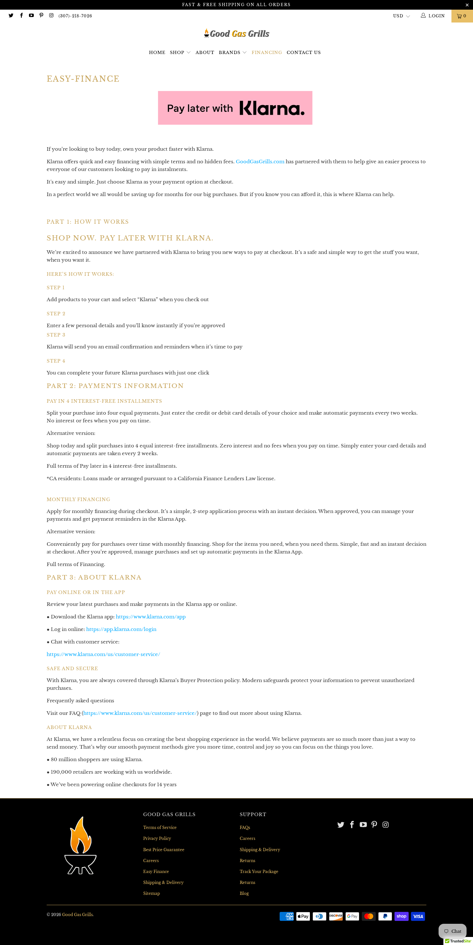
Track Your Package (259, 871)
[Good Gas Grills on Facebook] (20, 16)
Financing (267, 52)
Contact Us (304, 52)
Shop (177, 52)
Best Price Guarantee (163, 849)
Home (157, 52)
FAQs (245, 827)
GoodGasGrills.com (260, 161)
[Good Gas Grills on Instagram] (51, 16)
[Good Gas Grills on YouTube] (31, 16)
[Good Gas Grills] (236, 33)
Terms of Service (160, 827)
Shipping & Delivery (163, 882)
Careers (151, 860)
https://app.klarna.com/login (121, 629)
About (205, 52)
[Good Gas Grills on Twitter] (11, 16)
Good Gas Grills (77, 914)
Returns (247, 860)
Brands (230, 52)
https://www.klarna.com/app (151, 617)
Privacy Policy (157, 838)
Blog (244, 893)
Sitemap (151, 893)
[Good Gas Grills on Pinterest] (41, 16)
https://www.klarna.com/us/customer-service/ (103, 654)
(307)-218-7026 (75, 16)
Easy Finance (156, 871)
